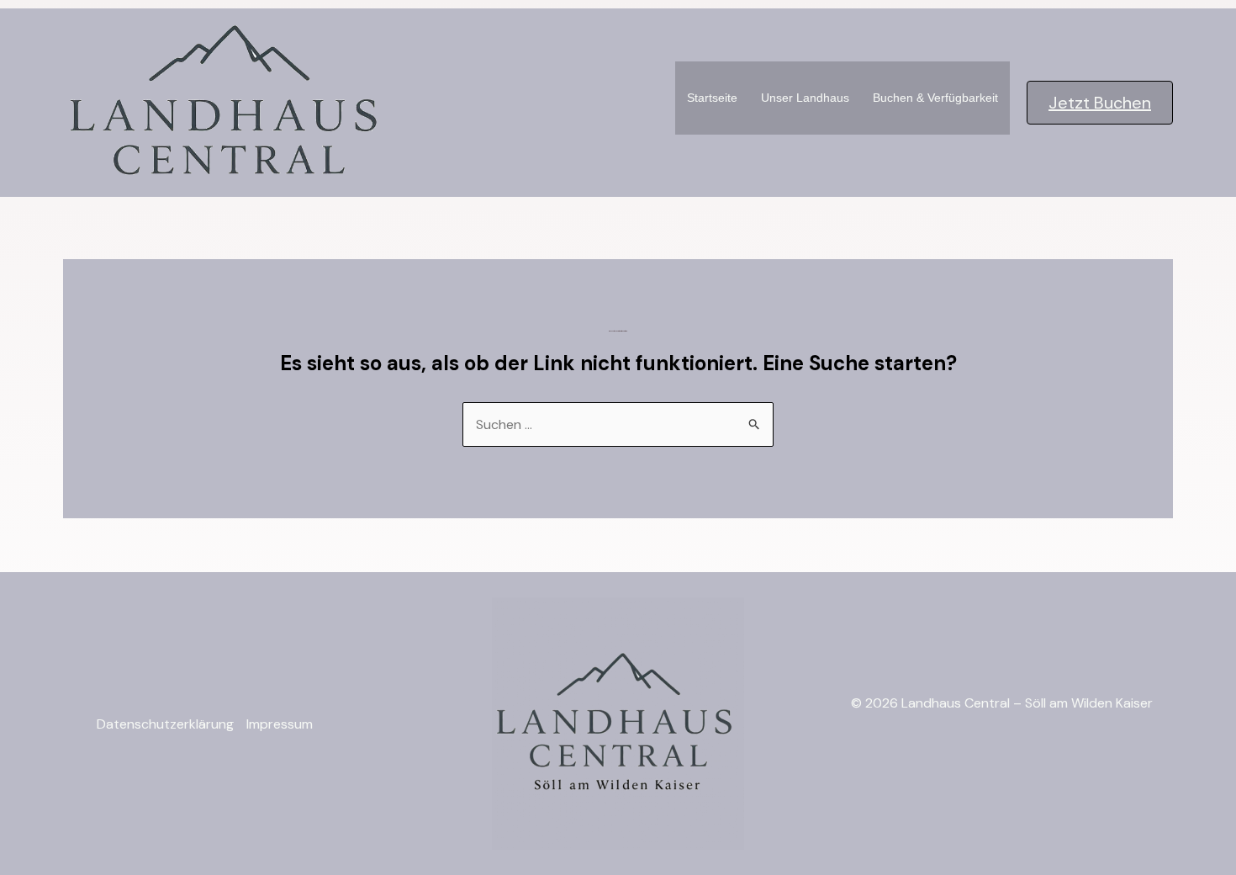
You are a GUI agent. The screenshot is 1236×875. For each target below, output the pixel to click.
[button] (1100, 103)
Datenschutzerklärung (165, 724)
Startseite (712, 97)
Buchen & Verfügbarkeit (935, 97)
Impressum (279, 724)
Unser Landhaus (805, 97)
